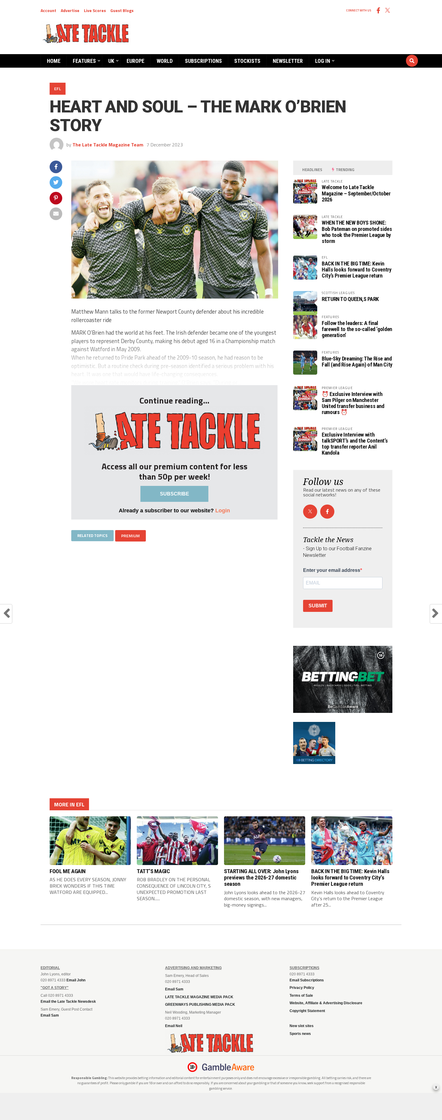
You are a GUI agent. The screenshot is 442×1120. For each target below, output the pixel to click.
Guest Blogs (122, 10)
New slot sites (302, 1026)
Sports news (300, 1034)
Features (84, 61)
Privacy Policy (302, 988)
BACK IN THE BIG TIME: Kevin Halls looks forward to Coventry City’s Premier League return (356, 269)
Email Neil (173, 1026)
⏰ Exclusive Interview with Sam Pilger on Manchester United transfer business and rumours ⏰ (353, 403)
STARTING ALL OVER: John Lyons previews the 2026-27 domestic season (261, 877)
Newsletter (288, 61)
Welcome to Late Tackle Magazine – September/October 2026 (356, 193)
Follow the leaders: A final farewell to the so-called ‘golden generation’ (357, 329)
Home (53, 61)
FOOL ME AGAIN (68, 871)
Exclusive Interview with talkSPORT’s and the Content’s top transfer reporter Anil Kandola (355, 443)
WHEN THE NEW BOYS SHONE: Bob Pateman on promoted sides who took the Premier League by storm (357, 231)
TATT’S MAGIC (153, 871)
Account (48, 10)
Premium (130, 535)
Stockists (247, 61)
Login (222, 510)
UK (111, 61)
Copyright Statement (307, 1011)
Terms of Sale (301, 995)
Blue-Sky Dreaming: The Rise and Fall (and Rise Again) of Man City (357, 361)
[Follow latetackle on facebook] (327, 512)
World (165, 61)
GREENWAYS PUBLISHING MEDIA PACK (200, 1004)
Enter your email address (331, 570)
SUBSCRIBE (174, 493)
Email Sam (174, 989)
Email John (75, 980)
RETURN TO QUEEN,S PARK (350, 299)
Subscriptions (203, 61)
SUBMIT (317, 605)
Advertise (70, 10)
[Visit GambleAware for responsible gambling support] (228, 1067)
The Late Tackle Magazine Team (107, 144)
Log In (322, 61)
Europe (135, 61)
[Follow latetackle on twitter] (310, 512)
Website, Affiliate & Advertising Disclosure (326, 1003)
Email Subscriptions (307, 980)
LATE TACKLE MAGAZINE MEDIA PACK (199, 997)
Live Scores (95, 10)
